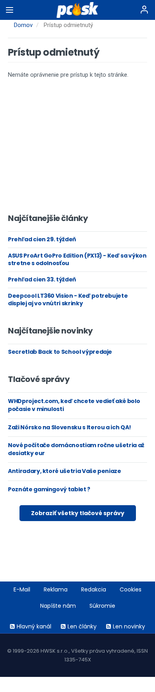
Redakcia (93, 589)
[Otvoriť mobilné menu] (9, 10)
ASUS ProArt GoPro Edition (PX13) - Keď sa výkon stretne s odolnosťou (77, 259)
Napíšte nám (58, 606)
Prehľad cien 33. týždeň (42, 279)
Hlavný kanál (34, 626)
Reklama (56, 589)
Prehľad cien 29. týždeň (42, 239)
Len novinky (129, 626)
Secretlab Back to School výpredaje (60, 352)
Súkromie (102, 606)
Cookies (130, 589)
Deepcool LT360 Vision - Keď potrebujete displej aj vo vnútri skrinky (68, 300)
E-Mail (22, 589)
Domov (23, 25)
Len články (82, 626)
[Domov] (78, 10)
